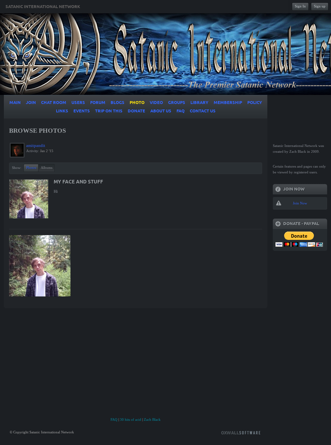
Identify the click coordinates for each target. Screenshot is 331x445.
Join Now (300, 203)
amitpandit (35, 145)
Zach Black (152, 419)
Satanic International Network (42, 7)
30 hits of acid (130, 419)
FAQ (114, 419)
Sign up (320, 6)
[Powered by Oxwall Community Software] (241, 432)
